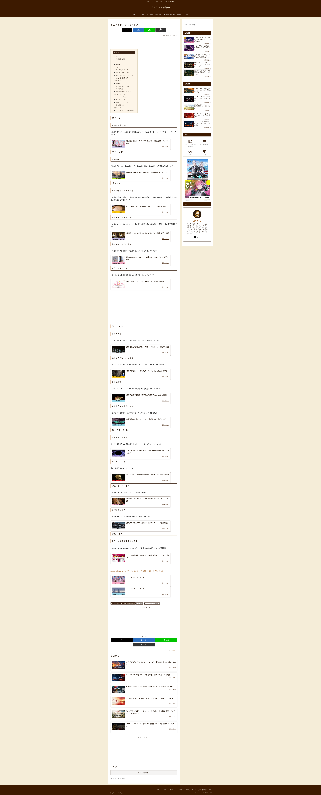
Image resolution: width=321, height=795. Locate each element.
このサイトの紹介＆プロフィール (187, 790)
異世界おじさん (120, 105)
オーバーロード (120, 100)
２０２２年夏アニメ (155, 603)
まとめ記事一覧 (115, 603)
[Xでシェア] (127, 30)
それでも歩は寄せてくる (123, 70)
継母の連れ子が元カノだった (124, 75)
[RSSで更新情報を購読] (200, 237)
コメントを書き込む (144, 772)
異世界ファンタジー (120, 94)
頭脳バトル (117, 108)
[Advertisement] (144, 41)
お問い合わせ (173, 790)
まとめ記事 (140, 603)
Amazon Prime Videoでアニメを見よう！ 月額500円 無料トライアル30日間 (137, 571)
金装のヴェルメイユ (122, 102)
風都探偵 (118, 64)
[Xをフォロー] (195, 237)
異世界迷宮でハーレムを (123, 86)
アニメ (146, 603)
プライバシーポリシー (162, 790)
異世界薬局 (119, 89)
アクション (117, 62)
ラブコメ (117, 67)
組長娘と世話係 (120, 59)
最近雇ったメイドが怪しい (124, 73)
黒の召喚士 (119, 83)
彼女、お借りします (122, 78)
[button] (160, 30)
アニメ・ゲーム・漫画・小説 (128, 603)
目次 (115, 52)
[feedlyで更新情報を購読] (197, 237)
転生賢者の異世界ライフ (123, 91)
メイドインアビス (121, 97)
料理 (210, 790)
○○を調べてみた (202, 790)
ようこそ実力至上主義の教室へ (125, 110)
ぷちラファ (197, 221)
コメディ (117, 56)
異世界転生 (117, 81)
